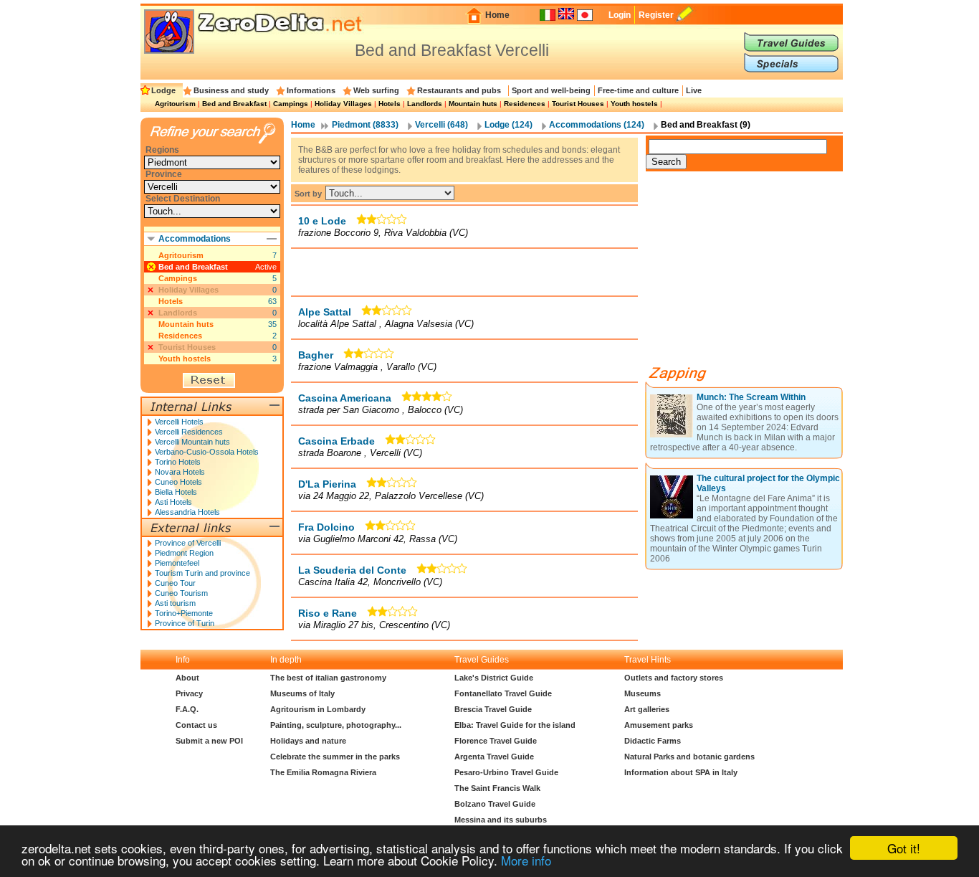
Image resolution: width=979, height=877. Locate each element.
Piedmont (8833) (365, 125)
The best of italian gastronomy (328, 677)
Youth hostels (634, 104)
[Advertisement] (464, 271)
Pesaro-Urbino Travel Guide (506, 772)
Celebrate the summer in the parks (335, 756)
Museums (642, 693)
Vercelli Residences (189, 431)
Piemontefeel (177, 563)
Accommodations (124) (596, 125)
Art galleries (646, 709)
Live (694, 90)
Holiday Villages (343, 104)
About (187, 677)
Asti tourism (175, 603)
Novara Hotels (180, 472)
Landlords (424, 104)
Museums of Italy (302, 693)
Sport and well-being (551, 90)
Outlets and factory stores (673, 677)
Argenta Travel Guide (494, 756)
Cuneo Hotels (178, 482)
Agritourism (175, 104)
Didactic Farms (652, 740)
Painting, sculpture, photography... (335, 725)
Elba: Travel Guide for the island (515, 725)
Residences (524, 104)
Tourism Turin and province (202, 573)
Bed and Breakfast (234, 104)
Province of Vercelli (188, 543)
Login (619, 15)
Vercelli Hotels (179, 421)
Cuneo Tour (175, 583)
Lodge (163, 90)
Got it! (903, 848)
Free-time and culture (638, 90)
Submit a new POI (209, 740)
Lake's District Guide (493, 677)
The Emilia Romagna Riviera (323, 772)
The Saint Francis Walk (497, 788)
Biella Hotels (176, 492)
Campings (290, 104)
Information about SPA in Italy (680, 772)
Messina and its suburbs (500, 819)
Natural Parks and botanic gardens (689, 756)
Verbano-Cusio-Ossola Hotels (207, 451)
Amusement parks (658, 725)
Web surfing (376, 90)
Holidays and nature (308, 740)
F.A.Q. (187, 709)
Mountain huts (473, 104)
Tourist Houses (578, 104)
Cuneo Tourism (181, 593)
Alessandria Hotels (187, 512)
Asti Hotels (173, 502)
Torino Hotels (178, 462)
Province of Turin (184, 623)
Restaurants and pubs (459, 90)
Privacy (189, 693)
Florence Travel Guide (495, 740)
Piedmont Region (184, 553)
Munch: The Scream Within (751, 397)
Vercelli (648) (441, 125)
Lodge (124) (508, 125)
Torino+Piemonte (184, 613)
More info (526, 860)
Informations (311, 90)
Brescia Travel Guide (493, 709)
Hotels (389, 104)
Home (497, 15)
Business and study (231, 90)
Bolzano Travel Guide (494, 804)
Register (656, 15)
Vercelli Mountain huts (192, 441)
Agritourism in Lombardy (318, 709)
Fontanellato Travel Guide (503, 693)
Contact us (196, 725)
